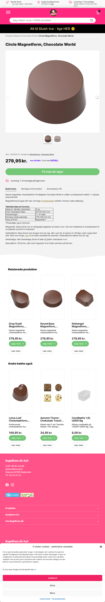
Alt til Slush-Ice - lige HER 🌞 (52, 29)
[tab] (12, 189)
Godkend (52, 578)
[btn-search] (92, 20)
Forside (8, 36)
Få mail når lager (52, 171)
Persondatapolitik (58, 599)
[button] (101, 546)
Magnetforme (35, 154)
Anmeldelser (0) (54, 189)
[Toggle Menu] (8, 12)
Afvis (52, 585)
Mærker (17, 36)
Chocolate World (30, 36)
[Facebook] (7, 484)
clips (27, 235)
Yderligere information (31, 189)
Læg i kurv (16, 343)
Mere (52, 593)
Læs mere (15, 351)
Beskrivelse (10, 189)
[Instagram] (12, 484)
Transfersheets (47, 201)
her (35, 569)
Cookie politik (45, 599)
